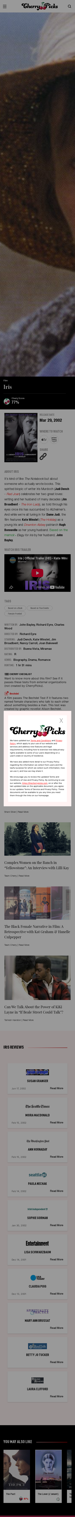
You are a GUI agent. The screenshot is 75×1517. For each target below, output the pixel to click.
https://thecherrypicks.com (34, 783)
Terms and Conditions (41, 740)
